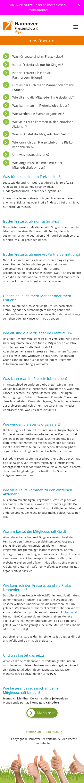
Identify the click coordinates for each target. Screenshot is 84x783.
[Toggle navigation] (76, 27)
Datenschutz (54, 732)
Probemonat (69, 612)
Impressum (33, 732)
